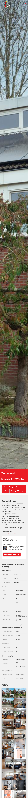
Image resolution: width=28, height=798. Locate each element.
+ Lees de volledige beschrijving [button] (10, 533)
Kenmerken (20, 487)
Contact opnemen (12, 554)
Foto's (6, 491)
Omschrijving (8, 487)
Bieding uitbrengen (17, 491)
